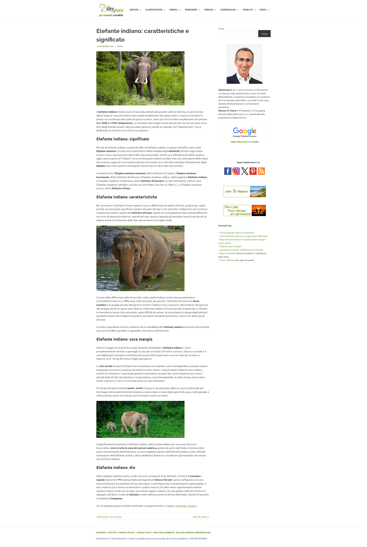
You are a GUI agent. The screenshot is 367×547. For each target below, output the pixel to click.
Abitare (134, 9)
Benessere (191, 9)
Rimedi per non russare (110, 516)
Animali (173, 9)
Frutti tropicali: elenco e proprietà (237, 232)
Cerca (221, 28)
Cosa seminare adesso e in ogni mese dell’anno (244, 235)
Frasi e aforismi (227, 260)
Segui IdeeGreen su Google (245, 141)
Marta (120, 46)
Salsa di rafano (200, 516)
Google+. (193, 505)
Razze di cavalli (227, 253)
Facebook (181, 505)
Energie (208, 9)
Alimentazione (153, 9)
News (263, 9)
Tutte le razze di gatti (230, 246)
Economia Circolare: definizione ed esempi (241, 249)
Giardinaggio (228, 9)
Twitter (171, 505)
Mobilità (248, 9)
